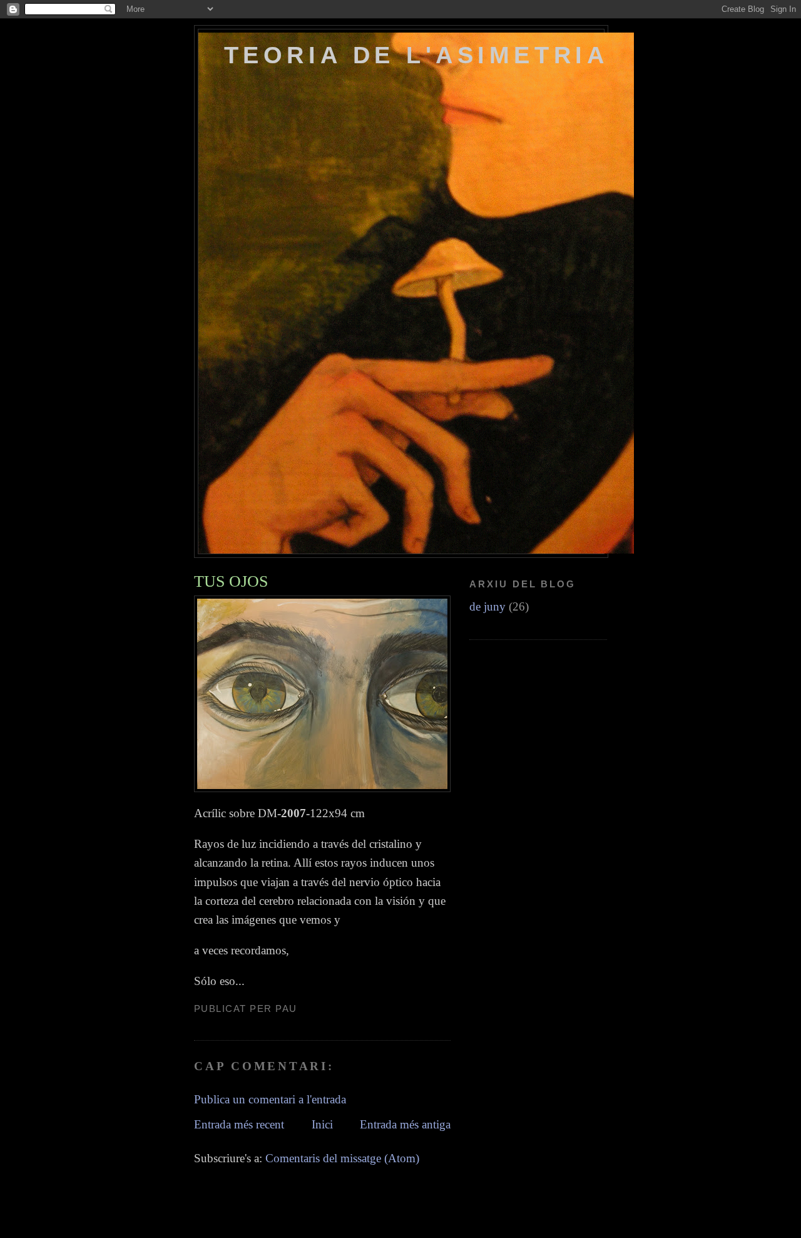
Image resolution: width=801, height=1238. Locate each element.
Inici (322, 1124)
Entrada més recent (239, 1124)
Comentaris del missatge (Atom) (342, 1158)
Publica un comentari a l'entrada (270, 1099)
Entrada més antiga (405, 1124)
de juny (487, 606)
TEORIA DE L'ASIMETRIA (416, 55)
